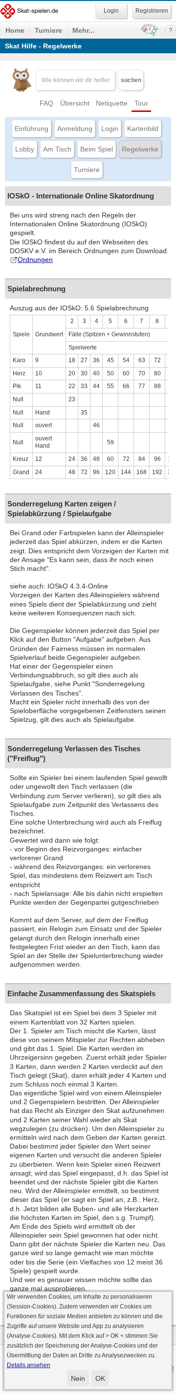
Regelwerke (140, 149)
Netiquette (112, 103)
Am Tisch (57, 149)
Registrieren (151, 10)
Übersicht (74, 103)
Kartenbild (142, 128)
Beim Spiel (96, 149)
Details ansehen (28, 1365)
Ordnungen (35, 259)
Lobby (24, 149)
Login (109, 128)
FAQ (46, 103)
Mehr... (83, 30)
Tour (141, 103)
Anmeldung (74, 128)
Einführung (31, 128)
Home (14, 30)
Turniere (48, 30)
